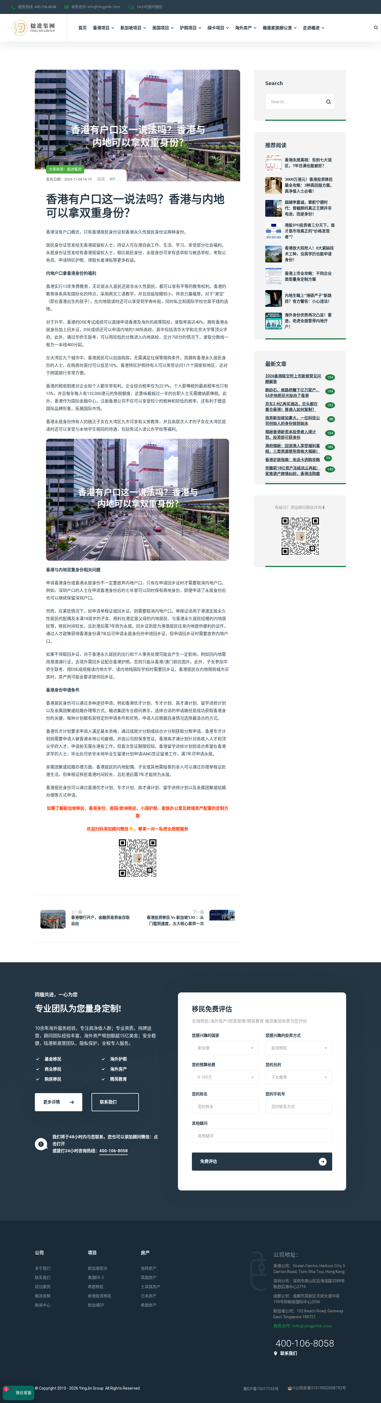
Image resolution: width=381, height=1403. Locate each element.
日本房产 (148, 1296)
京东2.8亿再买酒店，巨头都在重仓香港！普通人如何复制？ (291, 407)
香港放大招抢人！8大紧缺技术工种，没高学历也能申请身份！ (309, 253)
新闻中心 (42, 1305)
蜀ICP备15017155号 (261, 1389)
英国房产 (148, 1277)
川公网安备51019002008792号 (318, 1388)
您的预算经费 (203, 1064)
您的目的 (273, 1064)
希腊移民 (95, 1286)
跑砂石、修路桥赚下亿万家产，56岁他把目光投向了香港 (292, 393)
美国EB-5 (96, 1277)
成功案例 (42, 1286)
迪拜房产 (148, 1268)
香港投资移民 (99, 1296)
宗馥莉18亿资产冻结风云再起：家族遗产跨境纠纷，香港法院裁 (292, 471)
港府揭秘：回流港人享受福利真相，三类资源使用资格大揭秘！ (292, 448)
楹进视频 (42, 1296)
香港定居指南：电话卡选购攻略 (292, 459)
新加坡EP (96, 1305)
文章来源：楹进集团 (65, 169)
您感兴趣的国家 (205, 1035)
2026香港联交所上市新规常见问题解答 (293, 379)
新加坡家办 (97, 1268)
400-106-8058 (45, 7)
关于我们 (42, 1268)
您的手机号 (275, 1094)
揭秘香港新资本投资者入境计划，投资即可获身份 (290, 435)
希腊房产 (148, 1305)
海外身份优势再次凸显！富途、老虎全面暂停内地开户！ (308, 320)
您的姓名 (200, 1094)
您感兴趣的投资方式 (283, 1035)
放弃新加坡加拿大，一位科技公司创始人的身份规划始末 (292, 421)
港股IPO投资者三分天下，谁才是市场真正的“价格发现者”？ (310, 231)
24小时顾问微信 (150, 7)
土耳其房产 (150, 1286)
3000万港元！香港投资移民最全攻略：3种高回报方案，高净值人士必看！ (309, 185)
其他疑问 (200, 1123)
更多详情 (51, 1102)
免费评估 (208, 1161)
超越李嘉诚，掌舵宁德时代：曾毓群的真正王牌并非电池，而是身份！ (308, 208)
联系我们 (108, 1102)
